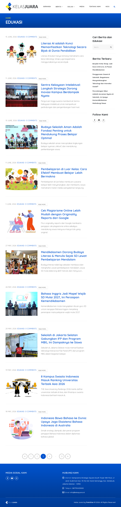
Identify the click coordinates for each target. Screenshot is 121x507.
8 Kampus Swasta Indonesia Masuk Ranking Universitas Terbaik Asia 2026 (60, 380)
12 (62, 456)
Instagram (103, 120)
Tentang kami (95, 6)
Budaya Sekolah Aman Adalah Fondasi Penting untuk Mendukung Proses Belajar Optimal (61, 132)
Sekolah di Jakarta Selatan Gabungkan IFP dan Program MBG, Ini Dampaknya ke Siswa (61, 338)
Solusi (70, 7)
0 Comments (31, 37)
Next (67, 456)
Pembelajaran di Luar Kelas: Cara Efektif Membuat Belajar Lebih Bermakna (64, 172)
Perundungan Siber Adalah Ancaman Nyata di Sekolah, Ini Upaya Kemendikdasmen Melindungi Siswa (103, 97)
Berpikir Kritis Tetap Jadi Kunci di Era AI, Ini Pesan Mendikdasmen (102, 67)
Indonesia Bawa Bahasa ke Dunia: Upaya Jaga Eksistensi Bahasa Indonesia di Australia (64, 421)
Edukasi (21, 37)
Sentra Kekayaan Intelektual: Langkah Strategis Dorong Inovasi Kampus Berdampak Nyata (61, 90)
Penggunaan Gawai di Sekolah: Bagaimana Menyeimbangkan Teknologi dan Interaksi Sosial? (102, 80)
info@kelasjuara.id (77, 492)
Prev (24, 456)
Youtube (99, 120)
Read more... (43, 37)
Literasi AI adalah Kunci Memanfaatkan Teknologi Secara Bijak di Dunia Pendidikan (63, 47)
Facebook (94, 120)
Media (82, 6)
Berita (58, 7)
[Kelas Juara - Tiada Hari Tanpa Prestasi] (22, 6)
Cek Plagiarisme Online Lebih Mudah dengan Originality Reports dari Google (60, 214)
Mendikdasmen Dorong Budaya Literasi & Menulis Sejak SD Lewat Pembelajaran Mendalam (64, 255)
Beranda (47, 6)
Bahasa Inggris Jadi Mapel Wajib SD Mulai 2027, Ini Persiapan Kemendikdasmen (63, 297)
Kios (107, 6)
